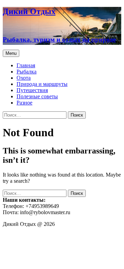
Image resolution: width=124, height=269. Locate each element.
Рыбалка (27, 71)
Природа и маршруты (42, 84)
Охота (24, 78)
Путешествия (32, 90)
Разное (24, 103)
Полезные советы (37, 96)
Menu (11, 53)
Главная (26, 65)
